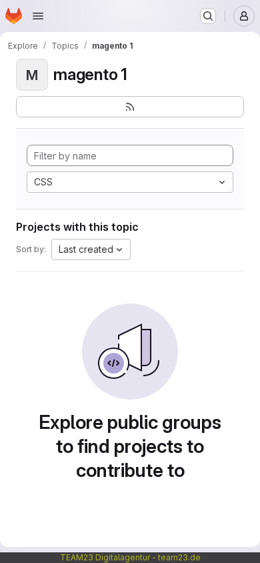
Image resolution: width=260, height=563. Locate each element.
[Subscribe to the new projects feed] (130, 106)
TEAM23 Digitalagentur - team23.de (130, 557)
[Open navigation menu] (38, 16)
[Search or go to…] (208, 16)
